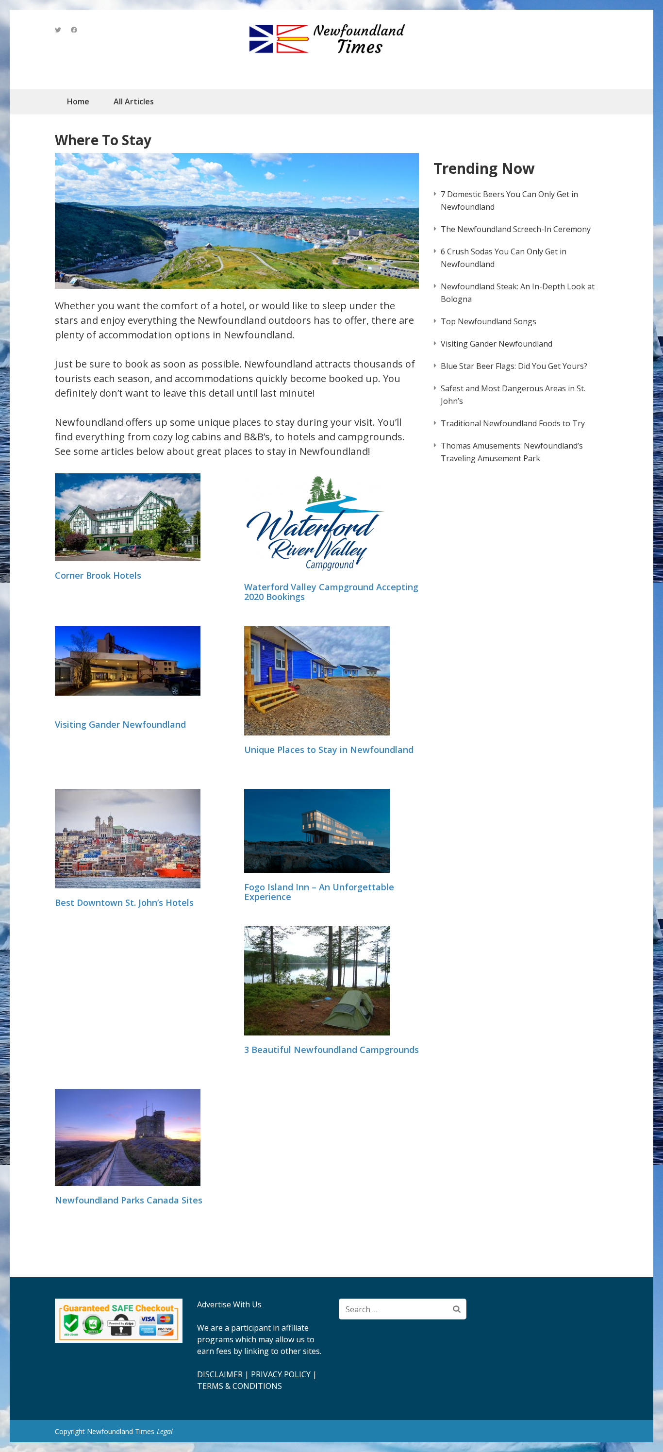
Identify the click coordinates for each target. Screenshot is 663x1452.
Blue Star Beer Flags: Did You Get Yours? (514, 366)
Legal (165, 1431)
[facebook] (74, 29)
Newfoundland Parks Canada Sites (128, 1200)
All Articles (134, 101)
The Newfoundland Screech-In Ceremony (516, 229)
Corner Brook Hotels (98, 576)
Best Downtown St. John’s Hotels (124, 903)
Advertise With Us (229, 1304)
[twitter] (58, 29)
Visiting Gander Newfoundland (120, 725)
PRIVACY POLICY (281, 1374)
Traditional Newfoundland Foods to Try (513, 423)
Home (78, 101)
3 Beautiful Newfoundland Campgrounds (331, 1050)
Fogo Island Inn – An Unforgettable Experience (319, 892)
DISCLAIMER (220, 1374)
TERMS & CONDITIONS (239, 1386)
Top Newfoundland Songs (488, 321)
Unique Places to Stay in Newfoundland (329, 750)
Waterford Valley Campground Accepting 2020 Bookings (331, 592)
